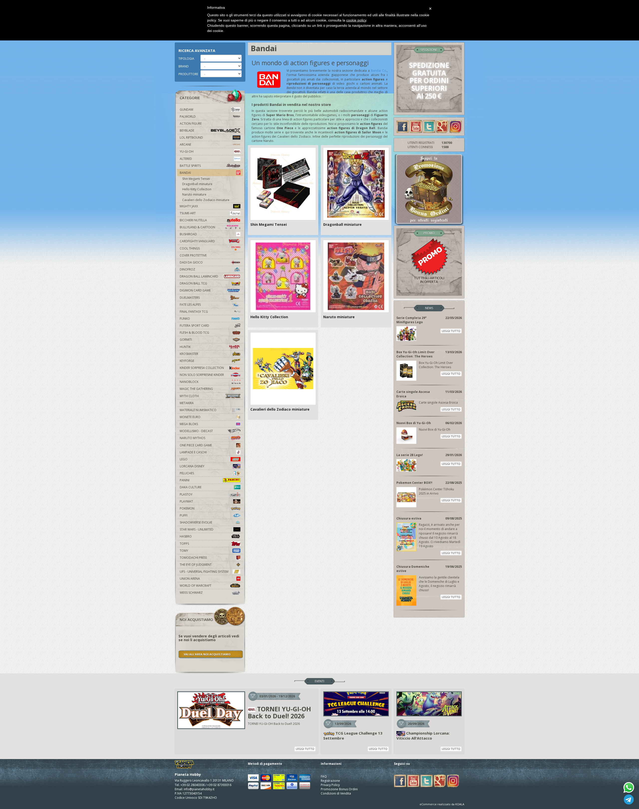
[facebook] (402, 126)
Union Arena (190, 578)
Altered (186, 159)
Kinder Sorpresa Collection (202, 368)
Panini (184, 480)
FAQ (324, 776)
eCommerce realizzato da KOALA (442, 804)
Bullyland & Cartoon (197, 227)
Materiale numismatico (198, 410)
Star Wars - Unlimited (196, 529)
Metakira (187, 403)
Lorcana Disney (192, 466)
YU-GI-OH (186, 151)
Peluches (187, 473)
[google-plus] (442, 126)
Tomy (184, 550)
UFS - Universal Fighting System (204, 571)
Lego (183, 459)
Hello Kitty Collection (196, 189)
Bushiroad (188, 234)
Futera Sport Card (194, 325)
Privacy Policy (330, 785)
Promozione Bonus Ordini (339, 789)
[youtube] (416, 126)
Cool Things (190, 248)
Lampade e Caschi (193, 452)
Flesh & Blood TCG (194, 332)
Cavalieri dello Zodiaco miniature (205, 200)
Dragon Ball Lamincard (199, 276)
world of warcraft (195, 585)
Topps (184, 543)
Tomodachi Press (193, 557)
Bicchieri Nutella (193, 220)
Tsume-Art (188, 213)
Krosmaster (189, 354)
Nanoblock (189, 382)
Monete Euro (190, 417)
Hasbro (186, 536)
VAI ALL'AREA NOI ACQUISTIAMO (207, 654)
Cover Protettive (193, 255)
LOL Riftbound (191, 137)
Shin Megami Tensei (196, 179)
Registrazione (330, 781)
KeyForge (187, 361)
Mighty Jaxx (189, 206)
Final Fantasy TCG (194, 311)
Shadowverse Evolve (196, 522)
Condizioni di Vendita (336, 793)
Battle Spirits (190, 166)
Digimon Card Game (195, 290)
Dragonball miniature (197, 184)
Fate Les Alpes (190, 304)
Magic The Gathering (196, 389)
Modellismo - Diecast (196, 431)
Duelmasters (190, 297)
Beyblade (187, 130)
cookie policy (356, 20)
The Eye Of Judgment (196, 564)
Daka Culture (190, 487)
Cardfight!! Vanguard (197, 241)
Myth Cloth (189, 396)
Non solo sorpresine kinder (202, 375)
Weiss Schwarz (191, 592)
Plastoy (186, 494)
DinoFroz (187, 269)
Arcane (185, 144)
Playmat (186, 501)
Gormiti (186, 339)
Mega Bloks (189, 424)
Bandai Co (378, 70)
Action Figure (191, 123)
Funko (185, 318)
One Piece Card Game (196, 445)
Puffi (183, 515)
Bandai (185, 173)
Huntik (185, 347)
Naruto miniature (194, 194)
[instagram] (455, 126)
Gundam (186, 109)
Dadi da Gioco (191, 262)
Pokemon (187, 508)
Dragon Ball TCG (193, 283)
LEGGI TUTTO (451, 331)
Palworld (188, 116)
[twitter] (429, 126)
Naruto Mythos (192, 438)
